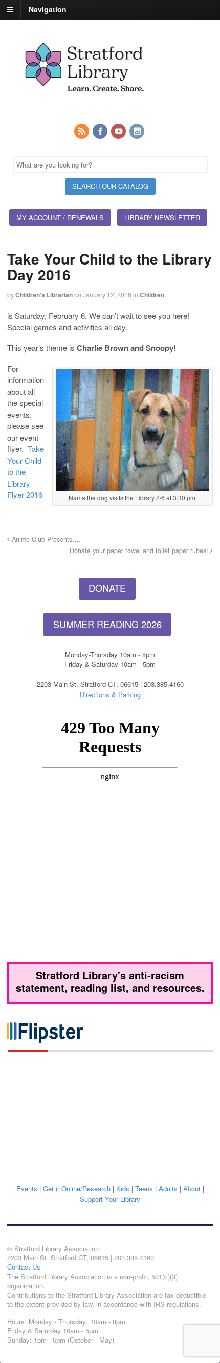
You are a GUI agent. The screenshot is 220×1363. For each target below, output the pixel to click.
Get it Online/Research (77, 1188)
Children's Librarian (44, 294)
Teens (144, 1188)
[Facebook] (101, 131)
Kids (122, 1188)
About (192, 1188)
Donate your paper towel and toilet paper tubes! (140, 550)
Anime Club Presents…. (45, 539)
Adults (168, 1188)
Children (152, 294)
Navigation (48, 9)
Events (26, 1188)
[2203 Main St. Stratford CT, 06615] (84, 104)
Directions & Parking (110, 694)
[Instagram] (137, 131)
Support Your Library (110, 1199)
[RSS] (82, 131)
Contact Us (23, 1267)
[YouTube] (119, 131)
